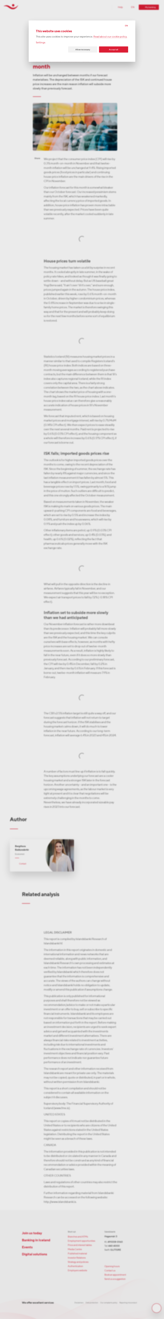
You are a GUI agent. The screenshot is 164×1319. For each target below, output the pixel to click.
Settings (40, 42)
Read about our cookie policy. (110, 36)
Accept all (113, 49)
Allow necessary (82, 49)
